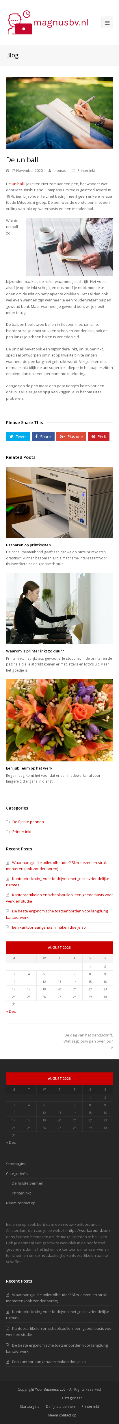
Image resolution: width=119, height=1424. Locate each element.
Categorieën (17, 1173)
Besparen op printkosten (28, 545)
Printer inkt (86, 170)
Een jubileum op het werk (29, 768)
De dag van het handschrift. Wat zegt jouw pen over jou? (88, 1038)
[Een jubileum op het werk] (59, 720)
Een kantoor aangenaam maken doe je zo (49, 927)
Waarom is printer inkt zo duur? (35, 651)
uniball (18, 183)
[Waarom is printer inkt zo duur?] (59, 608)
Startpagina (16, 1163)
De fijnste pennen (28, 821)
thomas (59, 170)
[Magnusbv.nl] (48, 22)
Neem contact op (21, 1202)
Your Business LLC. (50, 1389)
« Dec (11, 1011)
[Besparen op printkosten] (59, 502)
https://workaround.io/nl (89, 1230)
